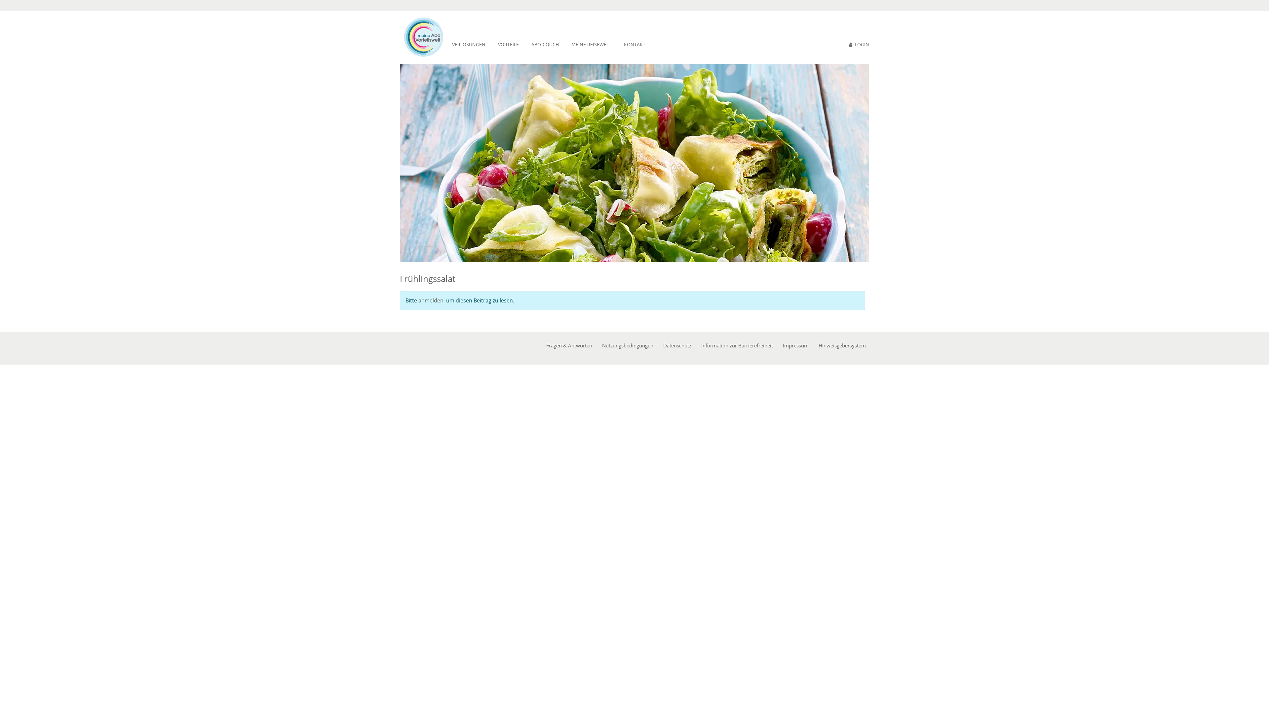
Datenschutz (677, 345)
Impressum (796, 345)
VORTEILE (508, 44)
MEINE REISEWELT (591, 44)
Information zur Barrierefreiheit (737, 345)
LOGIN (862, 44)
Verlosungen (468, 44)
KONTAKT (634, 44)
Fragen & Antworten (569, 345)
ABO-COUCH (545, 44)
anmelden (430, 300)
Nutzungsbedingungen (627, 345)
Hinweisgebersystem (842, 345)
